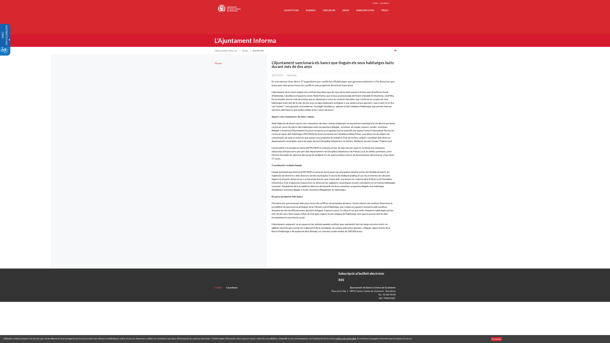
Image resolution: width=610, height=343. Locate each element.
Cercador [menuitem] (329, 10)
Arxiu (245, 50)
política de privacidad (345, 338)
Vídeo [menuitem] (384, 10)
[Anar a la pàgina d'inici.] (229, 8)
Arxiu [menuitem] (345, 10)
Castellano (384, 3)
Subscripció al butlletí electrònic (361, 273)
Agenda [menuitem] (310, 10)
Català (375, 3)
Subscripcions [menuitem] (365, 10)
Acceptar (496, 339)
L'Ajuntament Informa (226, 50)
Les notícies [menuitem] (291, 10)
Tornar (218, 63)
